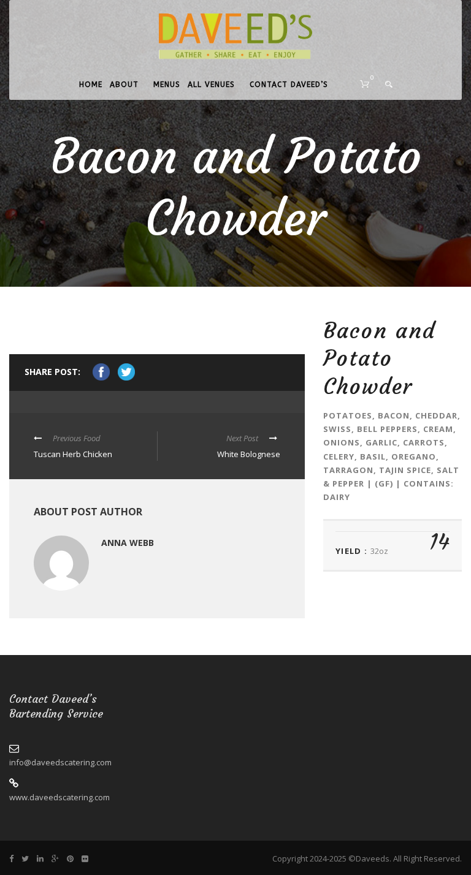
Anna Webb (127, 542)
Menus (166, 84)
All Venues (211, 84)
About (124, 84)
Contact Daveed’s (289, 84)
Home (90, 84)
